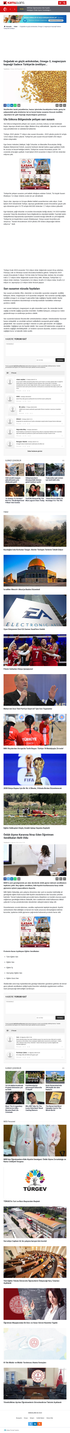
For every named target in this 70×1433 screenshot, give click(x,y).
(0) (30, 401)
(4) (25, 390)
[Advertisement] (35, 46)
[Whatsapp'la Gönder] (15, 105)
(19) (25, 436)
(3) (29, 390)
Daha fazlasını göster (35, 451)
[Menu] (60, 3)
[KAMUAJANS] (14, 3)
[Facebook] (5, 105)
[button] (57, 105)
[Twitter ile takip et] (30, 1424)
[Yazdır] (18, 105)
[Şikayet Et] (62, 391)
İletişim (32, 1418)
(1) (32, 413)
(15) (25, 401)
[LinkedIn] (11, 105)
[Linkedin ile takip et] (35, 1424)
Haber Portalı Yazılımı (13, 1430)
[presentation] (10, 9)
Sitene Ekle (49, 1418)
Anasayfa (9, 26)
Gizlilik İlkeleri (40, 1418)
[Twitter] (8, 105)
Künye (26, 1418)
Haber (16, 26)
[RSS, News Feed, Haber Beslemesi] (39, 1424)
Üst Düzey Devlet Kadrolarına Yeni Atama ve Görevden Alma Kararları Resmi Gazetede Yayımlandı (37, 9)
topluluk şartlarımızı (19, 366)
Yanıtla (19, 390)
